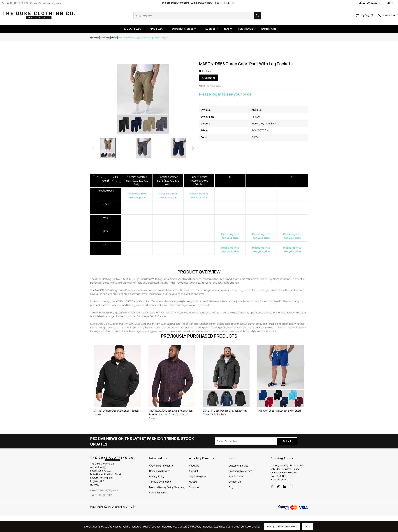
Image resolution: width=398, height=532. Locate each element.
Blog (231, 487)
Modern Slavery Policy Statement (167, 487)
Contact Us (235, 481)
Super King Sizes (182, 28)
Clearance (245, 28)
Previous (93, 148)
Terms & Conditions (160, 481)
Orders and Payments (161, 465)
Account (193, 471)
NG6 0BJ (94, 484)
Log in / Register (224, 2)
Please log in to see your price (225, 94)
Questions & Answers (240, 471)
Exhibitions (268, 28)
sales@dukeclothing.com (47, 3)
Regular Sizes (131, 28)
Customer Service (238, 465)
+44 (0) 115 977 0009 (16, 3)
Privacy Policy (156, 476)
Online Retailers (158, 492)
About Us (194, 465)
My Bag (193, 481)
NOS (226, 28)
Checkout (194, 487)
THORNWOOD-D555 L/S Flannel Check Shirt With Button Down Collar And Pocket (170, 414)
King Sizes (156, 28)
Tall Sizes (209, 28)
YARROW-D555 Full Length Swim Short (279, 410)
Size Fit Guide (236, 476)
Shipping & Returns (159, 471)
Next (193, 148)
